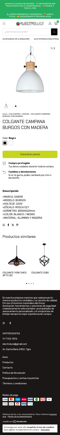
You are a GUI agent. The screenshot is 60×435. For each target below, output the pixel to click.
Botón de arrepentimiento (20, 416)
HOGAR (25, 114)
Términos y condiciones (15, 383)
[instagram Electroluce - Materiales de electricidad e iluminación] (4, 323)
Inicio (5, 114)
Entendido (45, 430)
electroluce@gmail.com (15, 344)
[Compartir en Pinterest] (17, 225)
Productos (8, 362)
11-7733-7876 (10, 338)
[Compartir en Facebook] (8, 225)
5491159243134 (11, 333)
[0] (55, 24)
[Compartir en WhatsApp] (4, 225)
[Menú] (4, 23)
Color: (9, 138)
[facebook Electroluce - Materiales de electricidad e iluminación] (10, 323)
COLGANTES (14, 114)
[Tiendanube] (15, 422)
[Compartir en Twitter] (13, 225)
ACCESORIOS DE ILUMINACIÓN (16, 39)
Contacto (8, 367)
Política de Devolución (14, 373)
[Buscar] (54, 31)
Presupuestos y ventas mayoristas (21, 378)
